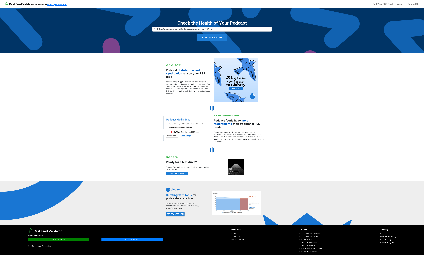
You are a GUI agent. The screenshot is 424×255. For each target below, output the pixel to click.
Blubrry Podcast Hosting (310, 233)
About (400, 4)
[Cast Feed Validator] (19, 4)
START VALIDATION (212, 37)
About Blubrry (385, 239)
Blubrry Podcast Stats (308, 236)
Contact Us (413, 4)
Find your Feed (237, 239)
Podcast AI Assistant (308, 251)
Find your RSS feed (58, 239)
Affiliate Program (387, 242)
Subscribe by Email (307, 245)
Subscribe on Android (308, 242)
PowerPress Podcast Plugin (311, 248)
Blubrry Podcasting (57, 4)
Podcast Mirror (305, 239)
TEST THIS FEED (177, 173)
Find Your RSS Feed (383, 4)
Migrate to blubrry (132, 239)
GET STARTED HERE (176, 214)
